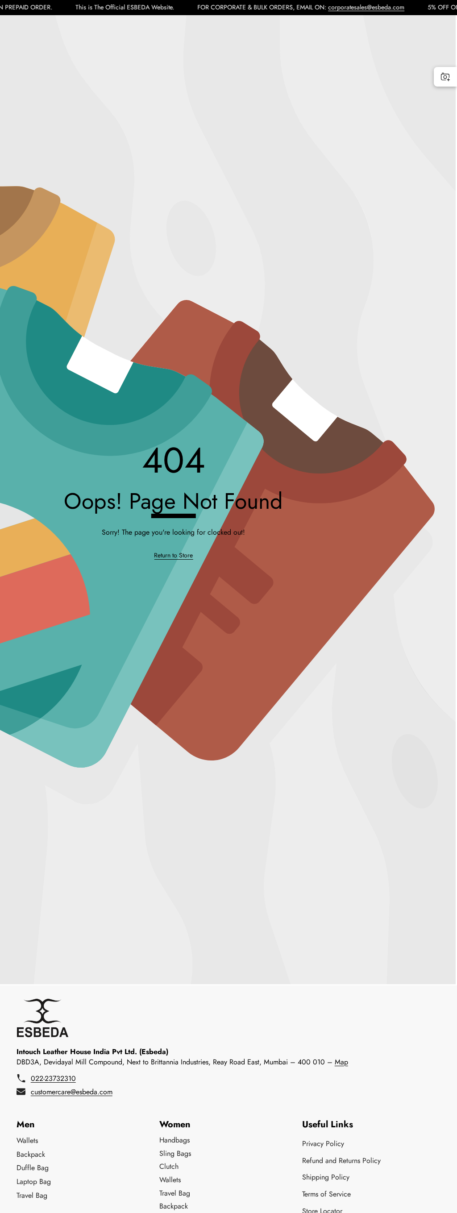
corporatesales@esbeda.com (346, 7)
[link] (173, 555)
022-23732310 (53, 1078)
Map (341, 1062)
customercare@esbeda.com (71, 1092)
